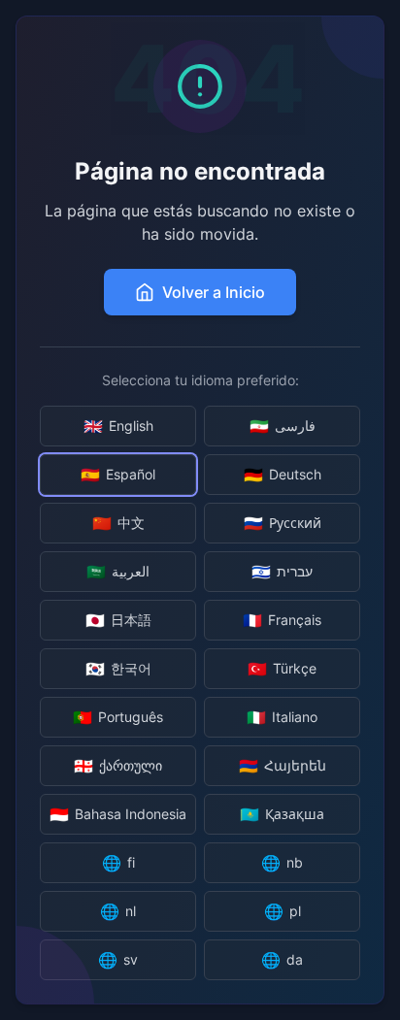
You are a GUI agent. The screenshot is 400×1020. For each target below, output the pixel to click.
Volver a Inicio (213, 292)
